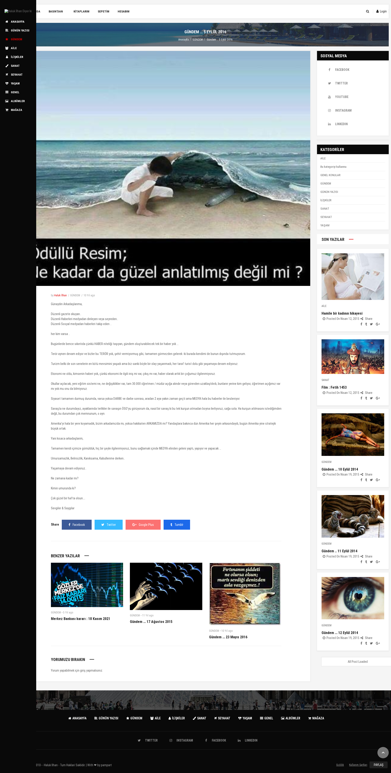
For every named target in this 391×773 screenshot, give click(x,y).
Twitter (111, 525)
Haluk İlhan (60, 295)
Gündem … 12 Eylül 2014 (340, 633)
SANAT (324, 208)
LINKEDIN (341, 124)
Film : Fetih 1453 (334, 387)
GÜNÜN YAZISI (329, 192)
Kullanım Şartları (358, 764)
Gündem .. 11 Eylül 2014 (339, 551)
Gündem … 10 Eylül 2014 (340, 469)
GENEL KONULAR (330, 175)
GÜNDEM (198, 39)
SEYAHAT (326, 217)
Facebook (79, 525)
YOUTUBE (341, 97)
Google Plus (146, 525)
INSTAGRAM (343, 110)
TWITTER (341, 83)
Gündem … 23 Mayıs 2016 (228, 637)
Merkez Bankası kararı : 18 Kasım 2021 (80, 619)
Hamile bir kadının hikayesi (342, 313)
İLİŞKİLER (325, 200)
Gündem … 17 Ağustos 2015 (151, 622)
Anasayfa (183, 39)
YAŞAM (324, 225)
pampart (106, 765)
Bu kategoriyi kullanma (333, 166)
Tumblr (178, 525)
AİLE (323, 158)
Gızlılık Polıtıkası (340, 765)
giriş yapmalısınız (91, 670)
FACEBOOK (342, 70)
